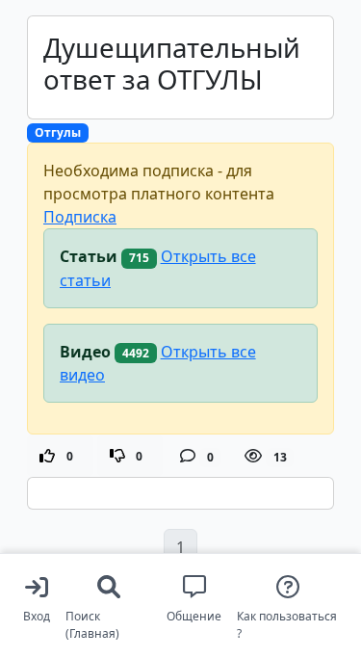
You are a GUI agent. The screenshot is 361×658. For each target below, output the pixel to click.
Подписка (79, 216)
